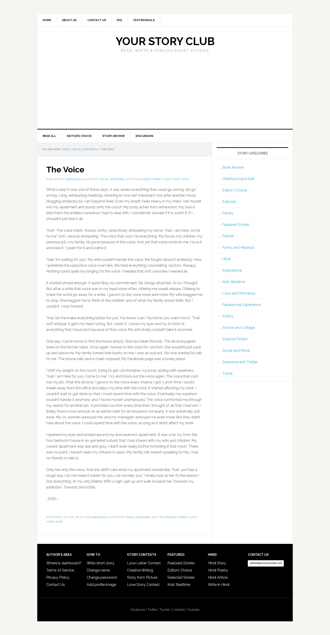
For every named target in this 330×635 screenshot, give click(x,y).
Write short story (100, 563)
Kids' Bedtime (233, 282)
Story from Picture (142, 577)
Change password (102, 577)
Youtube (193, 609)
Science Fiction (234, 339)
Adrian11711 (99, 517)
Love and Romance (238, 293)
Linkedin (179, 609)
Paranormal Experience (241, 305)
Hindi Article (218, 577)
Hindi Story (217, 563)
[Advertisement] (165, 95)
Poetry (227, 316)
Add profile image (101, 584)
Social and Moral (112, 179)
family (157, 179)
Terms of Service (60, 570)
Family (227, 213)
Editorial (229, 202)
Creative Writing (140, 570)
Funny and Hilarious (238, 247)
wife (185, 179)
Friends (228, 236)
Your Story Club (165, 41)
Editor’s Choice (179, 570)
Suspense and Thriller (240, 362)
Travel (227, 373)
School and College (238, 327)
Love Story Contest (143, 584)
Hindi (226, 259)
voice (176, 179)
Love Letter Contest (144, 563)
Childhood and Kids (238, 179)
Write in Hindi (218, 584)
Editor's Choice (234, 190)
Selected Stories (181, 577)
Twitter (152, 609)
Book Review (233, 167)
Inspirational (232, 270)
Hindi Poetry (218, 570)
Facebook (138, 609)
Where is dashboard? (63, 563)
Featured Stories (235, 224)
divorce (145, 179)
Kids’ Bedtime (178, 584)
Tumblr (165, 609)
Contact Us (55, 584)
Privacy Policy (57, 577)
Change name (98, 570)
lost (167, 179)
